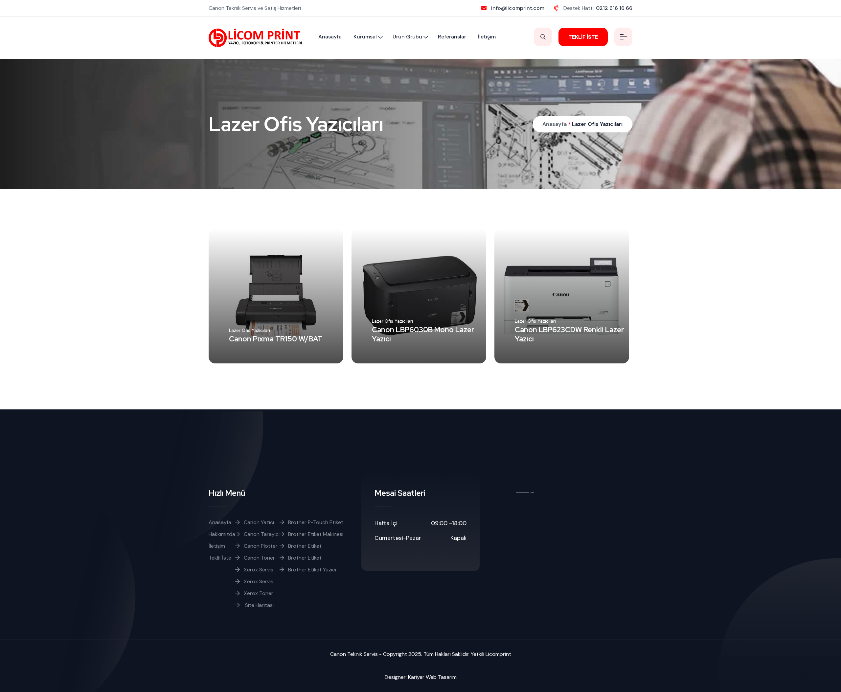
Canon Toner (259, 557)
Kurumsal (365, 36)
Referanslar (452, 36)
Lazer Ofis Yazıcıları (597, 124)
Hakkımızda (222, 534)
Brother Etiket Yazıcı (312, 569)
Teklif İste (220, 557)
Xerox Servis (258, 569)
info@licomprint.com (517, 8)
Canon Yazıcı (259, 522)
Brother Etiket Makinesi (315, 534)
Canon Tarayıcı (262, 534)
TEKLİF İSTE (583, 37)
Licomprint (498, 654)
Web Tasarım (441, 677)
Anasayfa (330, 36)
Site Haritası (259, 605)
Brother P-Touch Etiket (315, 522)
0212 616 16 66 (614, 8)
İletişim (487, 36)
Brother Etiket (305, 545)
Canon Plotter (261, 545)
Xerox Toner (258, 593)
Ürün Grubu (407, 36)
